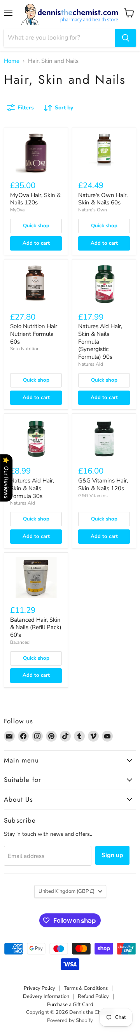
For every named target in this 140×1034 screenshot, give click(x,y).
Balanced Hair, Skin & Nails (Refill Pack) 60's (35, 627)
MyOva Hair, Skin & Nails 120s (35, 199)
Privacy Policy (39, 988)
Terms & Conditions (86, 988)
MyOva (17, 210)
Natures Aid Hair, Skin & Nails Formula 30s (32, 488)
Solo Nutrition (25, 349)
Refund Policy (93, 996)
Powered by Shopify (70, 1020)
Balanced (20, 642)
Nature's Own (92, 210)
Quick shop (36, 225)
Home (11, 61)
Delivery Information (46, 996)
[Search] (125, 38)
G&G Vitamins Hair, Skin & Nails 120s (103, 484)
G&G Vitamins (93, 496)
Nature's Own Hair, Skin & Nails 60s (103, 199)
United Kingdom (66, 891)
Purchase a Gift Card (70, 1004)
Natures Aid (90, 364)
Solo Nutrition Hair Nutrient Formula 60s (33, 333)
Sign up (112, 855)
